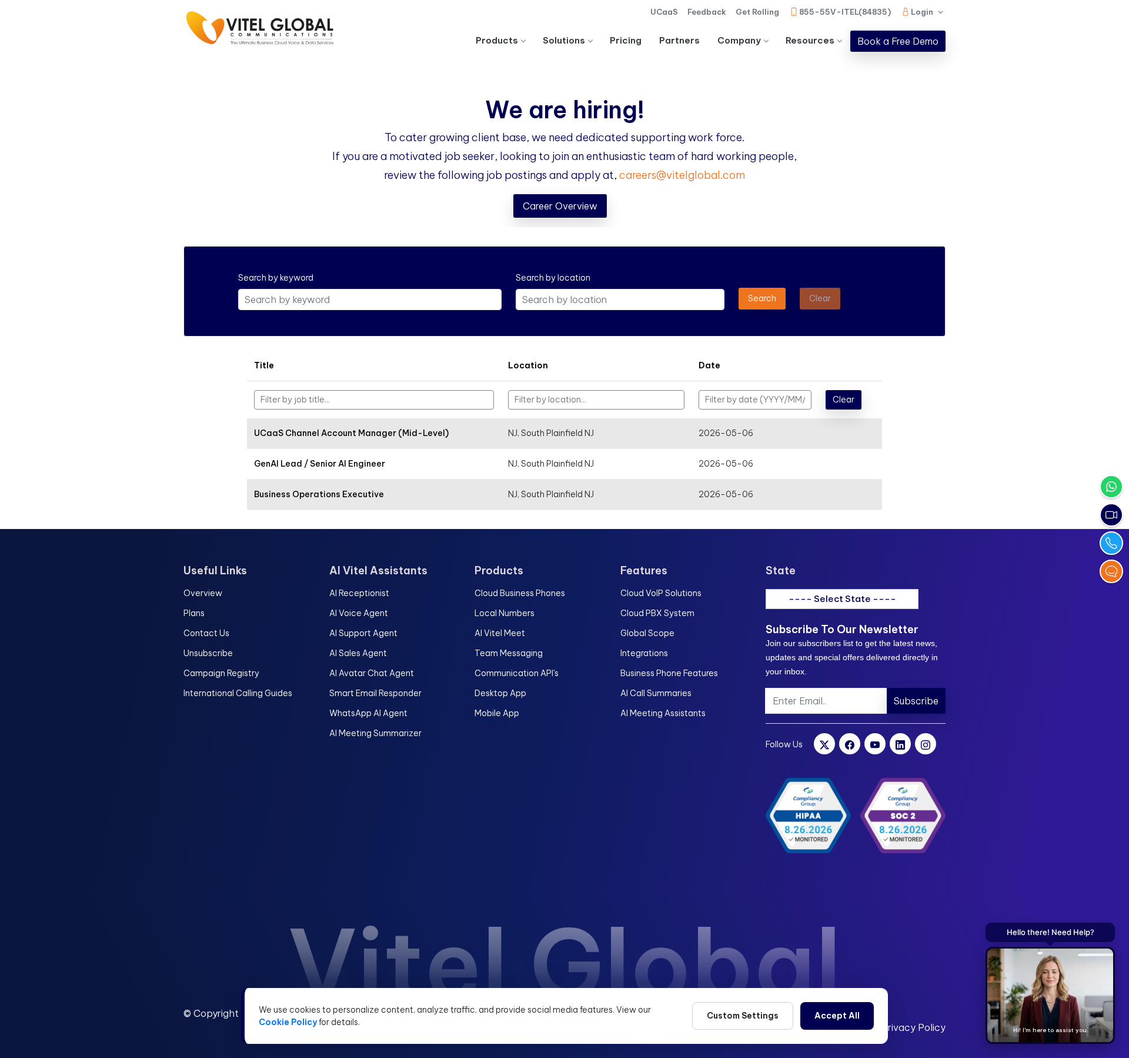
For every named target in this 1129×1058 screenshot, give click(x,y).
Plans (194, 613)
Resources (810, 40)
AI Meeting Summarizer (375, 733)
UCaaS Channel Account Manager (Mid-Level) (351, 433)
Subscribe (916, 701)
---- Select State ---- (842, 598)
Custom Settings (743, 1015)
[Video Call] (1111, 515)
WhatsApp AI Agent (368, 713)
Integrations (644, 653)
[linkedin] (900, 743)
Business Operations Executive (319, 494)
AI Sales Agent (358, 653)
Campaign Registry (221, 673)
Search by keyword (275, 277)
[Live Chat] (1111, 571)
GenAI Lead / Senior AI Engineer (319, 463)
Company (739, 40)
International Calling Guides (237, 693)
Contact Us (206, 633)
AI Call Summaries (656, 693)
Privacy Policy (913, 1027)
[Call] (1111, 543)
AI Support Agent (363, 633)
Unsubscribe (208, 653)
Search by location (553, 277)
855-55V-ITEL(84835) (845, 11)
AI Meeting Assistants (663, 713)
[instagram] (925, 743)
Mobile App (497, 713)
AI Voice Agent (358, 613)
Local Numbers (505, 613)
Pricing (626, 40)
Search (762, 298)
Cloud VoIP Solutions (661, 593)
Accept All (837, 1015)
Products (497, 40)
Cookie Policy (288, 1022)
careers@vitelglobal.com (682, 175)
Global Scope (647, 633)
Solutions (564, 40)
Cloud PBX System (657, 613)
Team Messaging (509, 653)
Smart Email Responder (375, 693)
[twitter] (824, 743)
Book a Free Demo (897, 41)
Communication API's (517, 673)
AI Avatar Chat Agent (371, 673)
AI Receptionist (359, 593)
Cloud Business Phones (520, 593)
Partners (679, 40)
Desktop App (500, 693)
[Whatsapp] (1111, 486)
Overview (202, 593)
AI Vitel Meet (500, 633)
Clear (843, 399)
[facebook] (849, 743)
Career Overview (560, 206)
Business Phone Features (669, 673)
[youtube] (875, 743)
